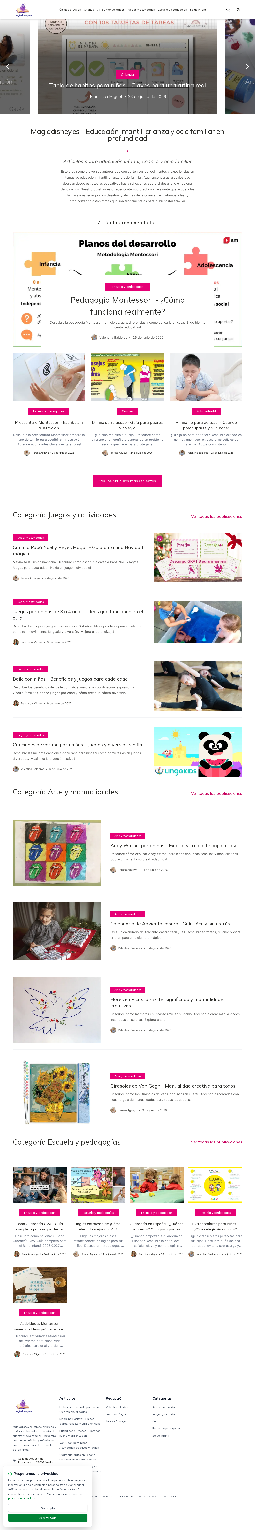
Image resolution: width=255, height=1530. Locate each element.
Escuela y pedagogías (172, 9)
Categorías (162, 1398)
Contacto (107, 1496)
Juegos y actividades (141, 9)
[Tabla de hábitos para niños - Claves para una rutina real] (127, 66)
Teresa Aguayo (116, 1421)
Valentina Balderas (118, 1407)
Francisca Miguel (116, 1414)
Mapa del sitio (169, 1496)
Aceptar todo (48, 1518)
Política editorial (147, 1496)
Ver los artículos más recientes (127, 480)
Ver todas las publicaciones (216, 516)
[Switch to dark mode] (238, 9)
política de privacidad (22, 1498)
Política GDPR (125, 1496)
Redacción (114, 1398)
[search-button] (228, 9)
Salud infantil (198, 9)
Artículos (67, 1398)
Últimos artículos (70, 9)
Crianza (89, 9)
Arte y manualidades (111, 9)
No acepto (48, 1508)
